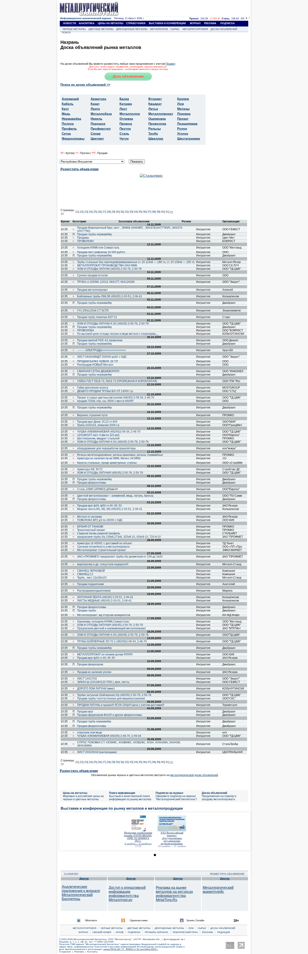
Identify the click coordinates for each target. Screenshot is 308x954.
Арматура (98, 99)
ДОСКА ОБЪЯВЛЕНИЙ (224, 29)
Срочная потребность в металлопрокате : (104, 546)
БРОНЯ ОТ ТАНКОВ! (90, 526)
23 (85, 211)
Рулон (182, 128)
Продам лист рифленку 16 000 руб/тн (101, 252)
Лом (180, 104)
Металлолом (130, 113)
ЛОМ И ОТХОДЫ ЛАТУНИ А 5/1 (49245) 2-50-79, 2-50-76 (113, 441)
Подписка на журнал (169, 793)
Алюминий (70, 99)
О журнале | (66, 951)
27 (104, 211)
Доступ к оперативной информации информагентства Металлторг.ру (127, 894)
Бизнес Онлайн (195, 920)
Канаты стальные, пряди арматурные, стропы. (107, 462)
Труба (153, 133)
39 (158, 211)
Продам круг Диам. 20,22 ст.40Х (97, 421)
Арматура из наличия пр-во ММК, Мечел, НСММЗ (108, 458)
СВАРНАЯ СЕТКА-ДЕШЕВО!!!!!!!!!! (98, 371)
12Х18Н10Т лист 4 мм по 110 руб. (98, 435)
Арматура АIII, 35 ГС (90, 469)
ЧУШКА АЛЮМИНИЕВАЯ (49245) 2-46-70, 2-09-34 (109, 735)
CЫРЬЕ (202, 928)
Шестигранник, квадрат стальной (98, 438)
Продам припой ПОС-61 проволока (99, 340)
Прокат (182, 118)
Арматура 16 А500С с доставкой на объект (104, 543)
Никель (96, 118)
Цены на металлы (75, 793)
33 (131, 211)
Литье (153, 109)
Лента (95, 109)
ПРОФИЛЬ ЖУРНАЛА (156, 932)
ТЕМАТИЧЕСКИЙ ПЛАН (185, 932)
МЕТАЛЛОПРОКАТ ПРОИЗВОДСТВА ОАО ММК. (107, 265)
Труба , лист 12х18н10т (92, 577)
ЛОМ (190, 928)
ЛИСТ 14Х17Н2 (87, 678)
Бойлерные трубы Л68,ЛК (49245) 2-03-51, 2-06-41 (109, 296)
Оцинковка (157, 118)
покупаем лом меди (89, 732)
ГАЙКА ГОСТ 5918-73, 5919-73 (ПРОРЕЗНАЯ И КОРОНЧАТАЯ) (117, 381)
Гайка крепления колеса (92, 387)
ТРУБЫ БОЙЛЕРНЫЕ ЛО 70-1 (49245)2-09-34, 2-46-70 (112, 641)
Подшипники (187, 123)
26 (99, 211)
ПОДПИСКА (227, 23)
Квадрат (155, 104)
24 (90, 211)
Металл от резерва (89, 516)
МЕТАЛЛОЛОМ (159, 29)
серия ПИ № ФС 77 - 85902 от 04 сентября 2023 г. (130, 949)
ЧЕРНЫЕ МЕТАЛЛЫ (74, 29)
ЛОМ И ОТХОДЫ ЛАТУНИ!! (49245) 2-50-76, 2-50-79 (110, 472)
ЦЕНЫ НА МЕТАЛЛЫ (110, 23)
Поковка (184, 113)
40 (162, 211)
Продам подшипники (90, 584)
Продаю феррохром (90, 664)
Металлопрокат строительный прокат (101, 550)
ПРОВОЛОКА (85, 330)
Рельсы (154, 128)
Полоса (68, 123)
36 (144, 211)
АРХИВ (120, 932)
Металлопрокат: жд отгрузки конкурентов (103, 615)
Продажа (83, 237)
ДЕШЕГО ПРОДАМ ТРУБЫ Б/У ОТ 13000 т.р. (105, 391)
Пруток (125, 128)
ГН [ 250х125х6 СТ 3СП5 (93, 310)
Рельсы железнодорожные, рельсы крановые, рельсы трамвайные (120, 454)
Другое (84, 878)
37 (149, 211)
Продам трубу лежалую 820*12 (97, 317)
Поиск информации (122, 793)
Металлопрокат (160, 113)
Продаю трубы (86, 610)
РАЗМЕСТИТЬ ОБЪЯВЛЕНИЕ (228, 874)
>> (171, 211)
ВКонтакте (91, 920)
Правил (170, 63)
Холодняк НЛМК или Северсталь (98, 247)
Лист (123, 109)
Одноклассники (138, 920)
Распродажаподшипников (93, 590)
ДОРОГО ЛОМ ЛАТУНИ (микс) (96, 688)
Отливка (126, 118)
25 (95, 211)
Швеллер (155, 138)
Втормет (155, 99)
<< (62, 213)
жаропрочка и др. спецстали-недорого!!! (102, 564)
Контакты (92, 951)
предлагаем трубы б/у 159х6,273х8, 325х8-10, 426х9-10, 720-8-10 (119, 536)
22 (81, 211)
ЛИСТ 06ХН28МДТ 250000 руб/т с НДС (102, 356)
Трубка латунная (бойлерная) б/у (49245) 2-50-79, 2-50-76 (114, 695)
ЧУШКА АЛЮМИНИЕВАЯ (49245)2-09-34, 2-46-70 (108, 431)
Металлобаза (101, 113)
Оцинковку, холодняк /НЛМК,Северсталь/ (103, 621)
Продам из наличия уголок (94, 672)
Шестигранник (188, 138)
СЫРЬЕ (174, 29)
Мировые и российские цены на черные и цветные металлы (83, 798)
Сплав (96, 133)
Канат (95, 104)
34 (135, 211)
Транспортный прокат (91, 530)
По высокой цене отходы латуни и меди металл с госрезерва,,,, (117, 333)
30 (117, 211)
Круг (65, 109)
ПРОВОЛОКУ (85, 241)
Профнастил (101, 128)
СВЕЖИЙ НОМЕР (101, 932)
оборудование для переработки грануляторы (106, 448)
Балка (124, 99)
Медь (66, 113)
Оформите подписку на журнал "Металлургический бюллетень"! (176, 798)
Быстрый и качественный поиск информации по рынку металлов (130, 798)
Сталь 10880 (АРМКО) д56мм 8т (97, 489)
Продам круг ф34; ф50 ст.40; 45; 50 (99, 505)
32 (126, 211)
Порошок (98, 123)
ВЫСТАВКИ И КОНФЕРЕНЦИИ (167, 23)
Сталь (124, 133)
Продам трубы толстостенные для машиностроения (111, 698)
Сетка (66, 133)
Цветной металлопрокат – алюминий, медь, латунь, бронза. (115, 495)
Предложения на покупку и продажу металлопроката (219, 798)
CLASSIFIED (69, 874)
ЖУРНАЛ (195, 23)
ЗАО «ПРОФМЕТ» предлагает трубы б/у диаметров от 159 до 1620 (120, 556)
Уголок (182, 133)
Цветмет (97, 138)
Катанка (126, 104)
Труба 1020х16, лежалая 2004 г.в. (98, 425)
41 (167, 211)
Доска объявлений (214, 793)
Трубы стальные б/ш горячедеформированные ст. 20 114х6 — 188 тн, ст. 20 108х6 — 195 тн (136, 262)
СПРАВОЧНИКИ (135, 23)
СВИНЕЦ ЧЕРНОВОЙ (91, 570)
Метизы (183, 109)
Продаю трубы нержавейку (94, 234)
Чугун (124, 138)
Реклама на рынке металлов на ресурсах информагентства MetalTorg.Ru (174, 894)
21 (76, 211)
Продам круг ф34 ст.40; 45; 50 (96, 657)
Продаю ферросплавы (91, 482)
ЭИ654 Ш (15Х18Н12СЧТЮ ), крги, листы (103, 682)
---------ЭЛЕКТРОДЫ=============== (101, 350)
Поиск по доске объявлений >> (85, 84)
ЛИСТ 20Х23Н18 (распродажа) (97, 752)
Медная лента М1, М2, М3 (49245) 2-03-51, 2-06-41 (109, 509)
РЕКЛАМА (210, 23)
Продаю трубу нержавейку (94, 721)
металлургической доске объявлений (194, 775)
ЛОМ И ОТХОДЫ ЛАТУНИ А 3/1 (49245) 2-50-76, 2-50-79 (113, 323)
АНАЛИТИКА (86, 23)
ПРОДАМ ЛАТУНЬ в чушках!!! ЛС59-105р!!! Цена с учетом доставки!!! (120, 705)
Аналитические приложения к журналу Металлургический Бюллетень (81, 893)
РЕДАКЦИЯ (223, 932)
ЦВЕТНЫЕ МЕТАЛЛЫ (100, 29)
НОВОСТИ (69, 23)
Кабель (68, 104)
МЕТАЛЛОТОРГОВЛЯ (195, 29)
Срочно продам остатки (92, 275)
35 (140, 211)
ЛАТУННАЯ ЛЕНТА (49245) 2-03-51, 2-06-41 (105, 597)
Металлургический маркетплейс (218, 890)
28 (108, 211)
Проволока (157, 123)
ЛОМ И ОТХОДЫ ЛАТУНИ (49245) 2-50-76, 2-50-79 (109, 268)
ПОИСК (66, 32)
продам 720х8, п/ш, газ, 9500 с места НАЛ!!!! (105, 401)
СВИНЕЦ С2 (85, 574)
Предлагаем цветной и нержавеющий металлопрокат (111, 628)
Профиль (69, 128)
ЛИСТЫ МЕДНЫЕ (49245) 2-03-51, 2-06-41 (104, 600)
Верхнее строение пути (92, 415)
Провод (126, 123)
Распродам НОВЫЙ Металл (95, 364)
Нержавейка (71, 118)
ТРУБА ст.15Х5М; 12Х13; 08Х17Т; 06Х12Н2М (105, 281)
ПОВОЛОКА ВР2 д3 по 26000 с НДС (100, 520)
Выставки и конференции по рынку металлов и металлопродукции (122, 808)
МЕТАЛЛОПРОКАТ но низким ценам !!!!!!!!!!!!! (105, 654)
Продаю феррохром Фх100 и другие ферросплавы (109, 715)
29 (113, 211)
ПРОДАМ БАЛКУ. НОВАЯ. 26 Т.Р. (97, 361)
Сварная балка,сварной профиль (98, 533)
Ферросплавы (73, 138)
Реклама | (80, 951)
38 (153, 211)
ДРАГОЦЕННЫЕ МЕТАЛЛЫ (131, 29)
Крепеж (183, 99)
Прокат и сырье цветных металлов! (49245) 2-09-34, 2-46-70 (115, 397)
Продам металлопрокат (92, 289)
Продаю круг (85, 711)
